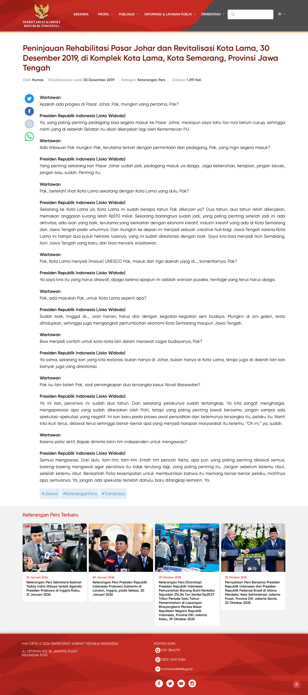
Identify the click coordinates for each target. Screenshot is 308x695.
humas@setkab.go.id (176, 669)
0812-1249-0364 (173, 659)
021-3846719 (170, 650)
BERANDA (81, 14)
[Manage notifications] (297, 684)
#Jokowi (50, 493)
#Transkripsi (113, 493)
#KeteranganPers (80, 493)
